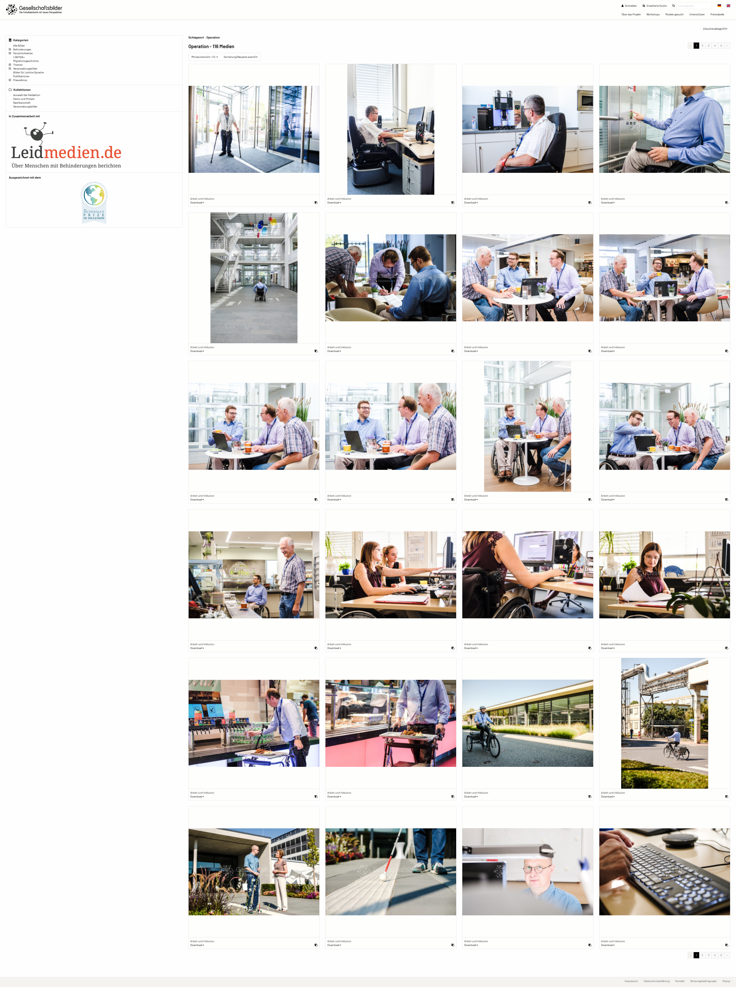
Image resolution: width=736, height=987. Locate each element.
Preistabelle (719, 14)
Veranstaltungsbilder (25, 68)
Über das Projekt (633, 14)
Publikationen (21, 76)
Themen (18, 64)
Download (196, 202)
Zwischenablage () (714, 28)
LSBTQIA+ (19, 57)
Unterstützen (698, 14)
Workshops (654, 14)
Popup (728, 981)
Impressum (633, 981)
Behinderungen (22, 49)
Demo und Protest (23, 98)
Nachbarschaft (21, 102)
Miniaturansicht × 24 (203, 56)
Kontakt (681, 981)
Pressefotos (20, 80)
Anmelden (630, 5)
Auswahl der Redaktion (26, 95)
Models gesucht (676, 14)
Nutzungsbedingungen (705, 981)
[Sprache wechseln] (719, 6)
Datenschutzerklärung (658, 981)
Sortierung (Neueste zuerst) (240, 56)
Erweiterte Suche (657, 5)
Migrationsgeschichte (26, 60)
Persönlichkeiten (23, 53)
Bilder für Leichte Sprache (28, 72)
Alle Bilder (19, 45)
